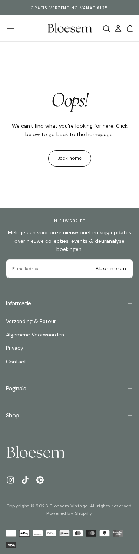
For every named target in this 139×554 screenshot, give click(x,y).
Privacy (14, 348)
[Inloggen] (118, 28)
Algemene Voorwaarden (35, 334)
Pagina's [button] (16, 388)
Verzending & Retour (31, 321)
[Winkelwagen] (130, 28)
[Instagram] (10, 480)
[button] (10, 28)
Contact (16, 361)
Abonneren (111, 268)
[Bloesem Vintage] (35, 452)
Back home (69, 158)
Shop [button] (12, 415)
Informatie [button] (18, 303)
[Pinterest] (40, 480)
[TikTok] (25, 480)
